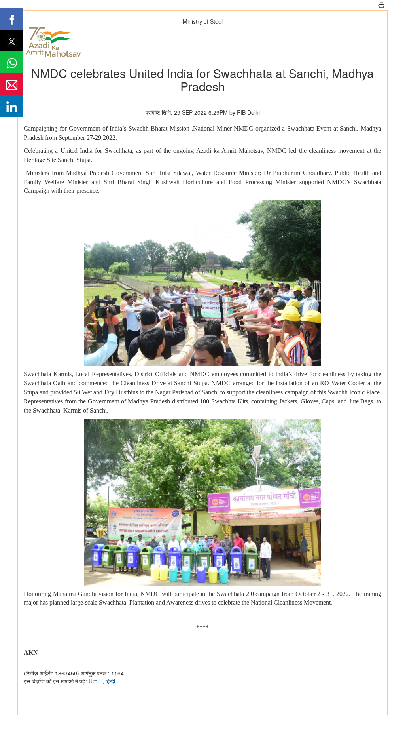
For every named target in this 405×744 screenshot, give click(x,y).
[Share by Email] (11, 84)
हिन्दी (110, 681)
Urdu (95, 681)
